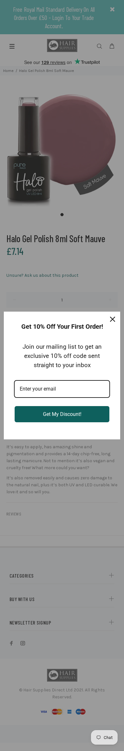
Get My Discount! (62, 414)
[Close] (112, 319)
